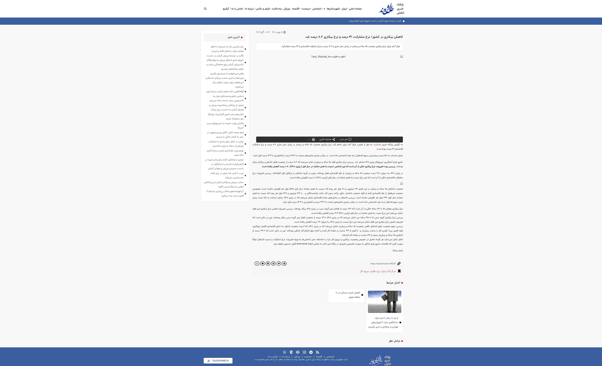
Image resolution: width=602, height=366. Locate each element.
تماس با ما (237, 8)
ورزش (287, 8)
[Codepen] (297, 352)
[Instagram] (304, 352)
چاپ (309, 139)
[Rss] (317, 352)
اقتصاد (295, 8)
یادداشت (276, 8)
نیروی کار (364, 271)
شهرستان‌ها (333, 8)
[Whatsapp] (284, 352)
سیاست (306, 8)
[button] (205, 8)
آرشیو (226, 8)
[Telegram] (311, 352)
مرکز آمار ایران (388, 271)
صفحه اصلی (355, 8)
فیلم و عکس (263, 8)
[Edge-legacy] (291, 352)
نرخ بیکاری (375, 271)
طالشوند (377, 144)
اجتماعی (316, 8)
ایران (344, 8)
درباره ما (249, 8)
